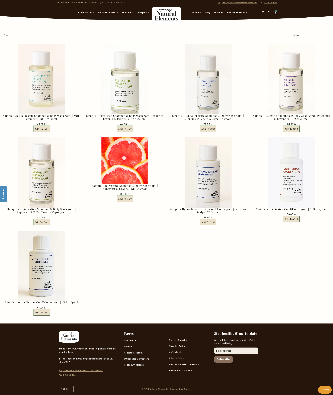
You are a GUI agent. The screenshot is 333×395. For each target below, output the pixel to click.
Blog (207, 12)
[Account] (268, 12)
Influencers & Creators (136, 358)
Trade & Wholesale (134, 364)
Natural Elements (159, 389)
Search (128, 346)
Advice (195, 12)
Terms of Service (178, 340)
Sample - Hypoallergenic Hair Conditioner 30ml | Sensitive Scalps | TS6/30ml (208, 211)
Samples (142, 12)
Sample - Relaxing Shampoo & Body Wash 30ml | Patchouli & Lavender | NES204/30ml (291, 117)
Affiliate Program (133, 352)
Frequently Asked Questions (184, 364)
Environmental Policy (180, 370)
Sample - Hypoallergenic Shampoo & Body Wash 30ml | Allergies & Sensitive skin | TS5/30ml (208, 117)
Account (218, 12)
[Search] (263, 14)
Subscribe (223, 359)
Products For (85, 12)
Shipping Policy (177, 346)
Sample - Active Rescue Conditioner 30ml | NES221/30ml (41, 302)
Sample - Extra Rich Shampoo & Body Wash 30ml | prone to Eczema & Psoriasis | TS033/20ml (125, 117)
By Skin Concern (107, 12)
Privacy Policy (176, 358)
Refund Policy (176, 352)
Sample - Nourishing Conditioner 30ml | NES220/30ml (291, 209)
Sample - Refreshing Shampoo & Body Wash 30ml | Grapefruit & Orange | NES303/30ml (125, 187)
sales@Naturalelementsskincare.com (239, 2)
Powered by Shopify (181, 389)
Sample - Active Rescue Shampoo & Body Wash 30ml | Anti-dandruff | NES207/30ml (41, 117)
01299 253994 (270, 2)
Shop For (126, 12)
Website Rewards (236, 12)
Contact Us (130, 340)
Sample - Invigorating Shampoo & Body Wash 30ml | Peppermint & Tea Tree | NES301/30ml (41, 211)
